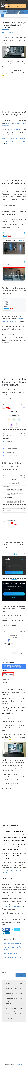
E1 (6, 144)
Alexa (8, 123)
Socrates (21, 1064)
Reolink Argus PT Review (12, 943)
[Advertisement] (14, 95)
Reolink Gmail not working (13, 957)
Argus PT (22, 138)
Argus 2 (5, 138)
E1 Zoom (22, 141)
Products (17, 1068)
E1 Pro (15, 141)
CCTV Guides (21, 1067)
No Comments (11, 32)
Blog (10, 1067)
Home (5, 1067)
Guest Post (11, 1068)
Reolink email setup (11, 953)
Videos (14, 1067)
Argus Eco (13, 138)
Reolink (4, 32)
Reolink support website (13, 906)
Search (4, 972)
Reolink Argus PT (16, 129)
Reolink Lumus (7, 141)
